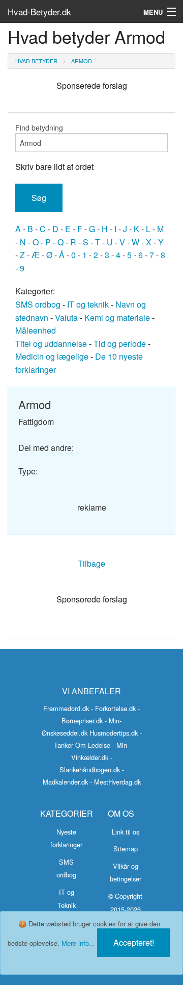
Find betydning (39, 127)
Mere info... (78, 943)
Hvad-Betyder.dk (39, 11)
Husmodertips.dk (113, 733)
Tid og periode (120, 343)
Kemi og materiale (117, 317)
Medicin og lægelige (51, 356)
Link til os (125, 832)
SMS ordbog (37, 304)
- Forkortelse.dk (113, 708)
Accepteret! (133, 942)
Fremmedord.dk (66, 708)
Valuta (66, 317)
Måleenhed (35, 330)
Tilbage (91, 563)
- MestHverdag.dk (115, 782)
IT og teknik (88, 304)
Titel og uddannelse (51, 343)
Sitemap (125, 848)
